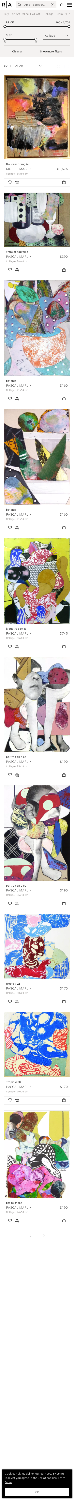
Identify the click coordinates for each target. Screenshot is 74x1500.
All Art (36, 13)
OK (37, 1492)
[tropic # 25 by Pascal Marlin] (37, 946)
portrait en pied (16, 756)
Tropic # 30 (13, 1082)
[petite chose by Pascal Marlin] (37, 1154)
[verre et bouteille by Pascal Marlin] (37, 220)
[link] (52, 4)
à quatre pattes (16, 628)
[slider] (5, 26)
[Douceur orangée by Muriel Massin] (37, 117)
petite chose (14, 1202)
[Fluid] (66, 67)
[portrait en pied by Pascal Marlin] (37, 704)
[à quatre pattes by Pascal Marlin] (37, 581)
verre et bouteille (17, 251)
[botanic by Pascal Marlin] (37, 328)
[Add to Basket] (64, 182)
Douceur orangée (17, 164)
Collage (48, 13)
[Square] (59, 67)
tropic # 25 (13, 983)
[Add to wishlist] (10, 182)
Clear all (18, 51)
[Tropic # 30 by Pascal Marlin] (37, 1044)
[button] (69, 5)
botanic (11, 380)
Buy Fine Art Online (16, 13)
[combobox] (26, 66)
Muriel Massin (19, 169)
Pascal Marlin (19, 256)
